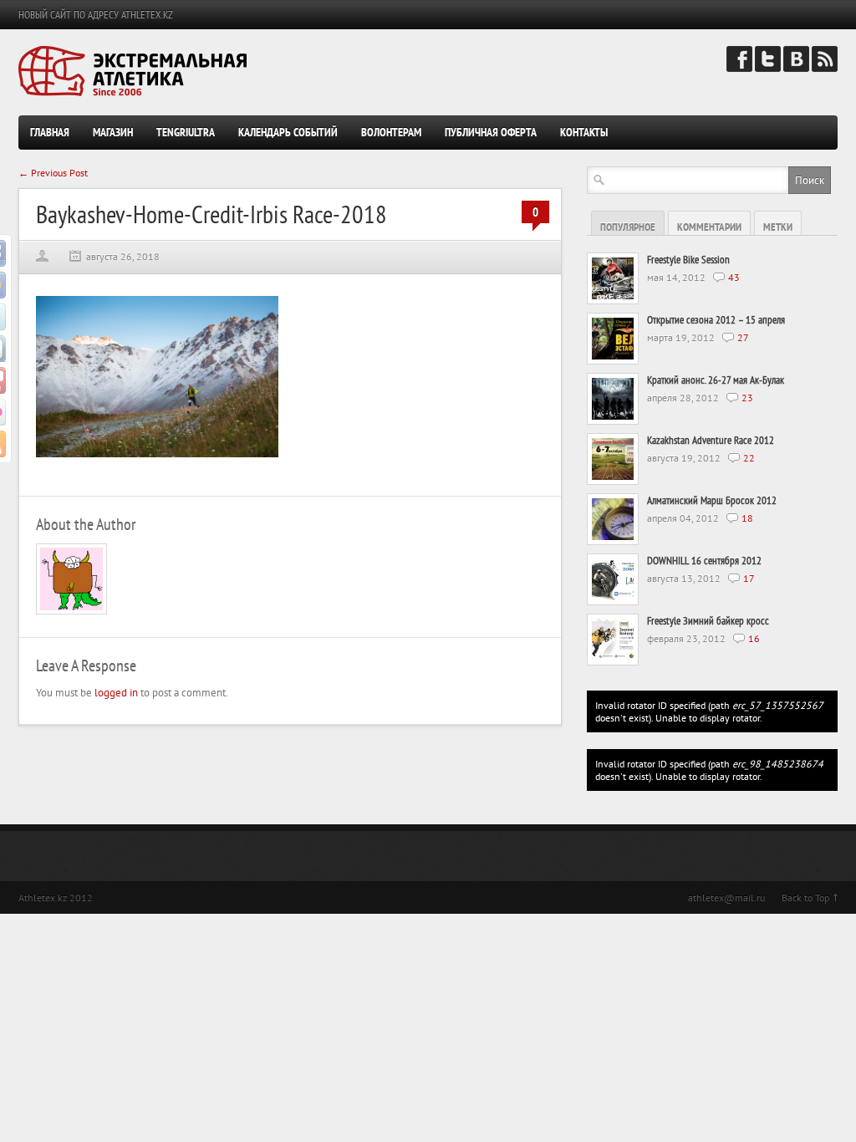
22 (749, 457)
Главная (49, 132)
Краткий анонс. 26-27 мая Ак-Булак (715, 380)
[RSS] (825, 68)
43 (734, 277)
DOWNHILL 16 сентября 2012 (704, 560)
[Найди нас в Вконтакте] (796, 68)
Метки (777, 227)
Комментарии (709, 227)
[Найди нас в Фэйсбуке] (739, 68)
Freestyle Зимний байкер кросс (708, 621)
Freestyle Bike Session (688, 259)
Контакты (584, 132)
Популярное (627, 227)
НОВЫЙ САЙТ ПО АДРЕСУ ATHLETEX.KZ (95, 15)
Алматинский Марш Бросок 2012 (712, 500)
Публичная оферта (491, 132)
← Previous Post (53, 172)
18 (747, 518)
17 (749, 578)
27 (743, 337)
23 (747, 397)
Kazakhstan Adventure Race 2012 (710, 440)
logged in (116, 693)
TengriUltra (185, 132)
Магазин (113, 132)
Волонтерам (391, 132)
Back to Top (805, 897)
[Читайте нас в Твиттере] (768, 68)
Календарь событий (288, 132)
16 (754, 638)
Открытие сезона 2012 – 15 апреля (716, 320)
